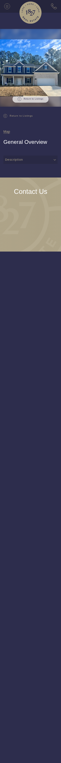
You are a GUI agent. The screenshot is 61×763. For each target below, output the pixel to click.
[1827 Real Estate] (30, 13)
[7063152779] (54, 6)
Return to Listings (22, 115)
